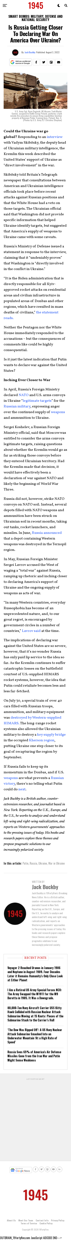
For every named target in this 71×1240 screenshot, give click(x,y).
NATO (24, 395)
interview (54, 137)
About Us (11, 1220)
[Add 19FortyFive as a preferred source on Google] (20, 62)
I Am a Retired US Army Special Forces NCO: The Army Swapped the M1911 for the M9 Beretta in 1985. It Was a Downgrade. (34, 994)
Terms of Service (29, 1223)
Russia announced (47, 532)
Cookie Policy (46, 1223)
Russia (33, 863)
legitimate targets (37, 400)
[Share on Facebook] (36, 62)
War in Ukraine (56, 863)
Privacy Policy (57, 1220)
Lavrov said (31, 631)
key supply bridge (51, 734)
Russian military (17, 406)
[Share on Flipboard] (51, 62)
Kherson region (41, 740)
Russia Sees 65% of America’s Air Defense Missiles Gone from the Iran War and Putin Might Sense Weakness (34, 1056)
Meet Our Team (25, 1220)
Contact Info (42, 1220)
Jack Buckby (30, 52)
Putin (25, 863)
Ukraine (42, 863)
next (21, 789)
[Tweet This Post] (43, 62)
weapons (58, 412)
